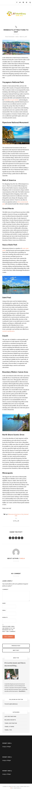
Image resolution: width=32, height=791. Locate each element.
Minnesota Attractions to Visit (15, 514)
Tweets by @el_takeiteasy (11, 704)
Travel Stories (9, 726)
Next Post (16, 650)
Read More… (22, 691)
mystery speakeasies (8, 331)
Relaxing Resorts (10, 719)
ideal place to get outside (11, 100)
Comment (5, 589)
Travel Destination (10, 36)
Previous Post (16, 645)
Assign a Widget (6, 746)
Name (4, 603)
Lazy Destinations (10, 716)
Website (5, 617)
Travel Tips (8, 730)
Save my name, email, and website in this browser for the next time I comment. (9, 629)
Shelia (22, 558)
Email (4, 610)
